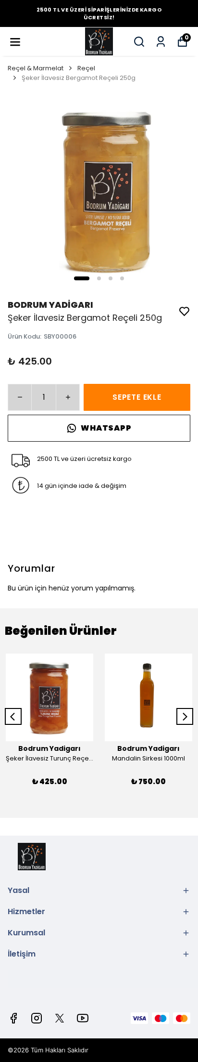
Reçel (86, 68)
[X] (59, 1018)
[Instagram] (36, 1018)
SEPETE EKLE (136, 397)
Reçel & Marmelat (35, 68)
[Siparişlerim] (161, 42)
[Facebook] (13, 1018)
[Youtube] (82, 1018)
